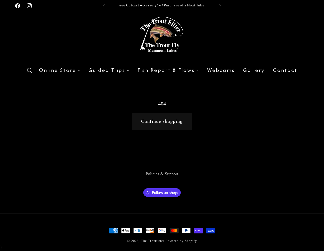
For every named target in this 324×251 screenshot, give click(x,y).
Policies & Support (162, 173)
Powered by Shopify (181, 241)
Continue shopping (162, 121)
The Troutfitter (152, 241)
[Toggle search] (29, 70)
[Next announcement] (220, 6)
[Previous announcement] (104, 6)
